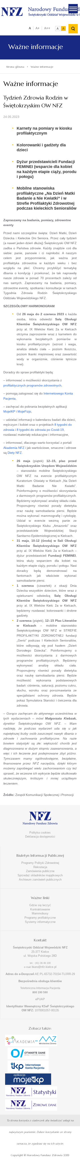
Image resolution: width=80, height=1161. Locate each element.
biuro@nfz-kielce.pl (44, 967)
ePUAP (40, 999)
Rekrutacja (40, 867)
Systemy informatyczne (40, 922)
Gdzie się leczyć (40, 905)
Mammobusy (40, 913)
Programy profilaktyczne (40, 917)
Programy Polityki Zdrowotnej (40, 863)
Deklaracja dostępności (40, 836)
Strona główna (15, 66)
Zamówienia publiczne (40, 871)
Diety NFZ (15, 452)
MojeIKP (9, 411)
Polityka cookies (40, 832)
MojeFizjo (24, 411)
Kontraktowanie (40, 909)
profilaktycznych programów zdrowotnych (32, 385)
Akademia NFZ (13, 448)
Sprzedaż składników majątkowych (40, 875)
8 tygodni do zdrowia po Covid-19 (40, 429)
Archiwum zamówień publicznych (40, 879)
